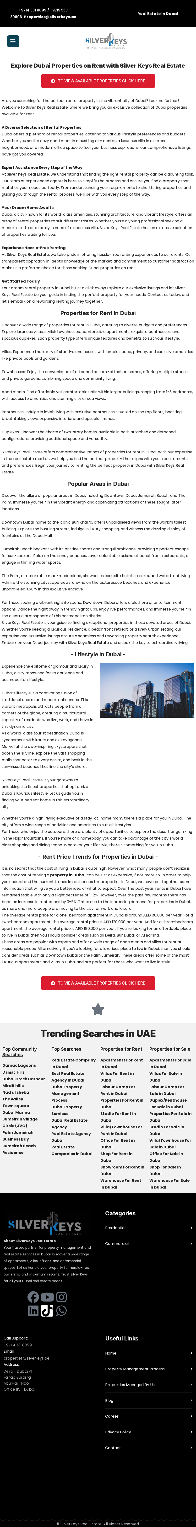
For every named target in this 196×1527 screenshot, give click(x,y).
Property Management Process (135, 1369)
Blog (109, 1400)
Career (112, 1416)
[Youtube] (47, 1297)
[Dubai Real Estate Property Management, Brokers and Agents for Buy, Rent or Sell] (106, 41)
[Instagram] (61, 1297)
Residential (115, 1228)
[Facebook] (33, 1297)
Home (110, 1353)
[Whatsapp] (61, 1311)
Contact (113, 1448)
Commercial (117, 1243)
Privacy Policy (118, 1432)
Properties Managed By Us (130, 1385)
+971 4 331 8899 (18, 1345)
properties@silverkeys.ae (26, 1358)
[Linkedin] (33, 1311)
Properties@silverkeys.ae (50, 16)
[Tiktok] (47, 1311)
